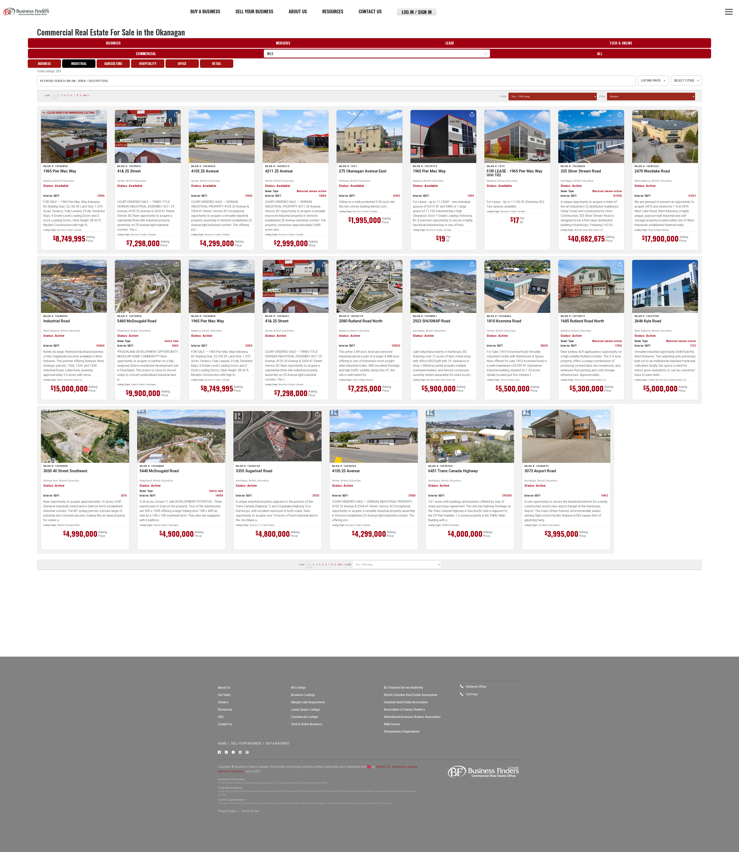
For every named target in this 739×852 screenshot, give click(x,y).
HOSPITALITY (147, 63)
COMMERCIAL (146, 53)
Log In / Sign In (417, 11)
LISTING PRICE (651, 80)
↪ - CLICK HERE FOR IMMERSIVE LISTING (69, 112)
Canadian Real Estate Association (406, 702)
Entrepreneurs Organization (402, 731)
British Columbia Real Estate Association (410, 695)
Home (222, 743)
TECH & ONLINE (620, 42)
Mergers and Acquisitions (308, 702)
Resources (332, 11)
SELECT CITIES (684, 80)
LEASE (450, 42)
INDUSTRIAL (79, 63)
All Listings (298, 687)
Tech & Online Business (306, 724)
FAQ (220, 717)
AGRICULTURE (113, 63)
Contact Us (370, 11)
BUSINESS (113, 42)
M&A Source (392, 724)
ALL (599, 53)
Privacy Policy (227, 811)
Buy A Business (205, 11)
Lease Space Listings (305, 709)
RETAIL (216, 63)
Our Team (224, 695)
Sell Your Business (254, 11)
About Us (298, 11)
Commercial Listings (304, 717)
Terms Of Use (250, 811)
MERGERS (283, 42)
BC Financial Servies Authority (403, 687)
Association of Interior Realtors (404, 709)
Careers (223, 702)
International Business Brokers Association (412, 717)
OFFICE (182, 63)
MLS (270, 53)
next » (86, 95)
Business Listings (303, 695)
